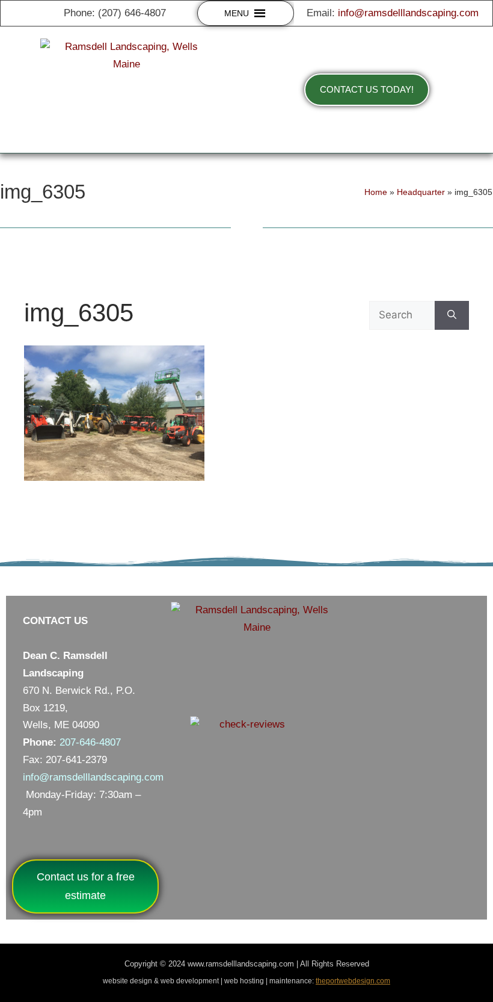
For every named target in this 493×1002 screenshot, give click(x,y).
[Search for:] (402, 315)
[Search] (452, 315)
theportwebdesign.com (353, 981)
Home (375, 192)
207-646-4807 (90, 742)
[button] (236, 13)
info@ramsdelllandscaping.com (408, 13)
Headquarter (421, 192)
